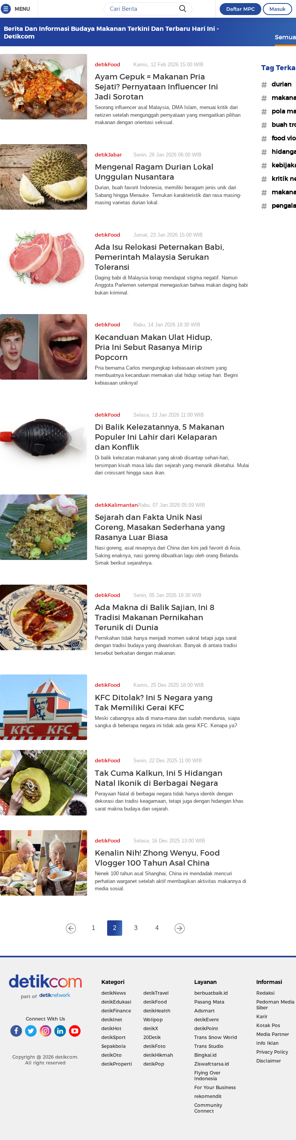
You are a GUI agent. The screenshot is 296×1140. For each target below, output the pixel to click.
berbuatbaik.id (211, 993)
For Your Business (215, 1087)
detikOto (111, 1055)
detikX (150, 1028)
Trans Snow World (215, 1037)
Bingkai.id (205, 1055)
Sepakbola (113, 1046)
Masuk (277, 9)
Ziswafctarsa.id (211, 1064)
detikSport (113, 1037)
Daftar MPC (240, 9)
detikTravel (156, 993)
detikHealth (156, 1011)
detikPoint (206, 1028)
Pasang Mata (209, 1002)
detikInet (111, 1019)
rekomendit (208, 1096)
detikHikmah (158, 1055)
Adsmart (204, 1011)
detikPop (153, 1064)
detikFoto (154, 1046)
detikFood (155, 1002)
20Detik (152, 1037)
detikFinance (116, 1011)
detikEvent (206, 1019)
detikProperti (116, 1064)
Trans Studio (209, 1046)
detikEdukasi (116, 1002)
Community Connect (208, 1108)
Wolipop (153, 1019)
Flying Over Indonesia (207, 1075)
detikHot (111, 1028)
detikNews (113, 993)
